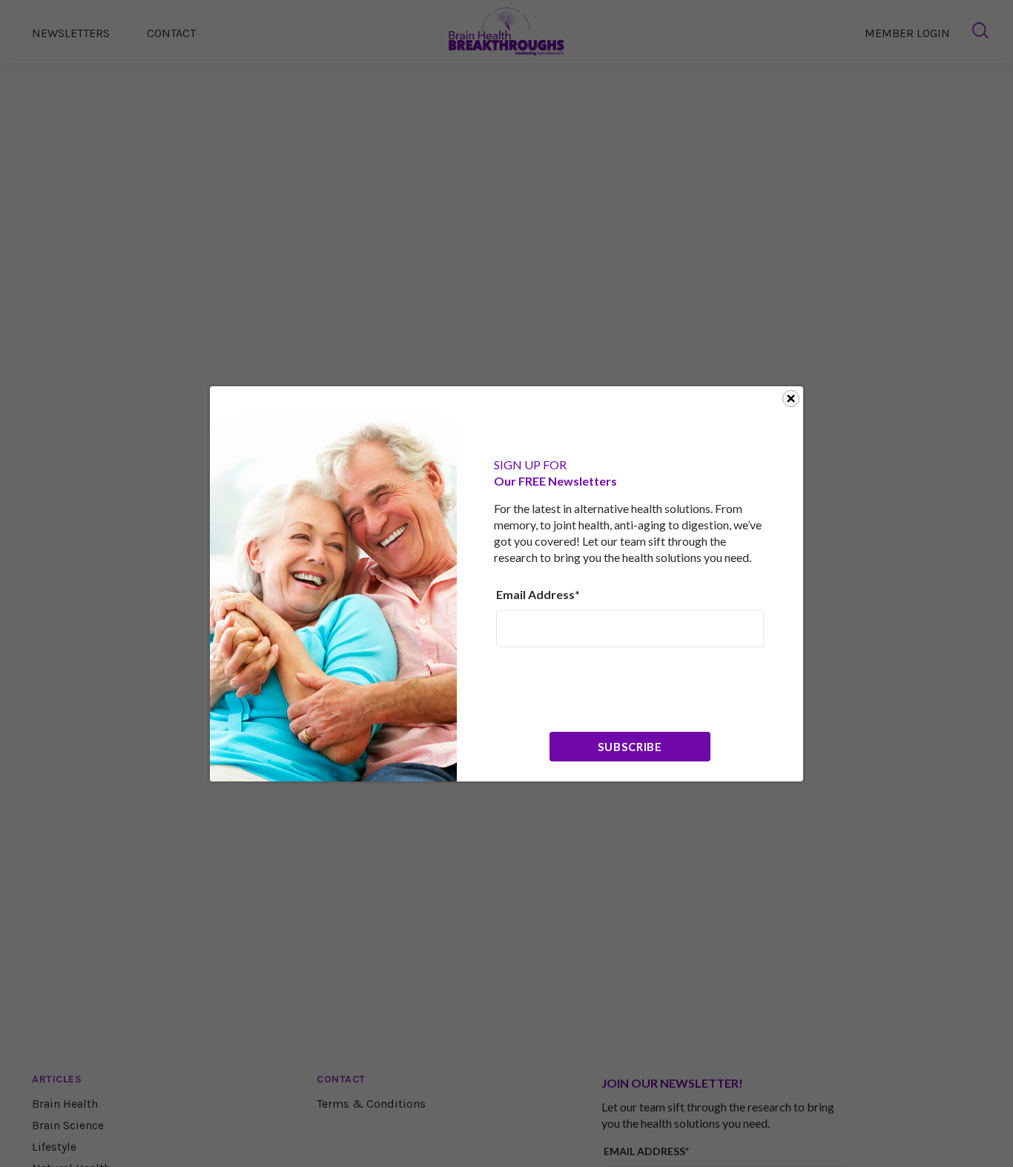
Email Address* (538, 594)
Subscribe (630, 746)
